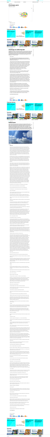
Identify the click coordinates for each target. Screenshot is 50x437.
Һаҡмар (8, 0)
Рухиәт (9, 48)
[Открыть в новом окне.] (11, 27)
